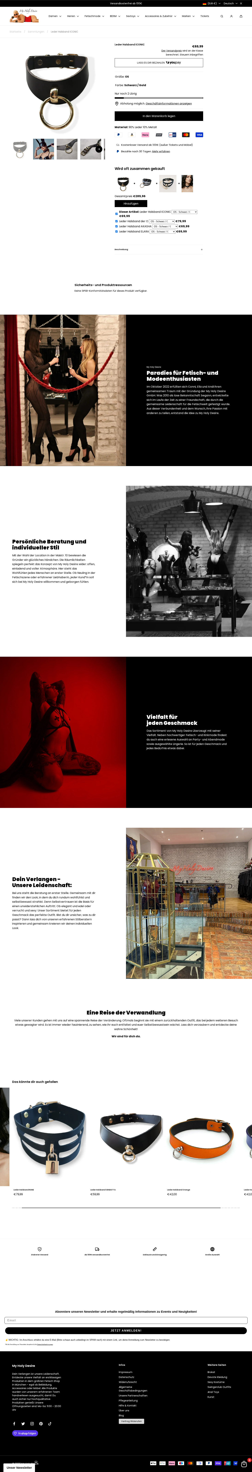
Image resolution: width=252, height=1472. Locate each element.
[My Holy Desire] (24, 16)
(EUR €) (212, 3)
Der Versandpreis (171, 50)
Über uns (124, 1410)
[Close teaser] (36, 1462)
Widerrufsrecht (128, 1382)
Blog (121, 1415)
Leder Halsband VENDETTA (26, 1190)
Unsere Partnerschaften (133, 1395)
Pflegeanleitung (128, 1400)
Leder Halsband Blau (177, 1190)
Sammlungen (36, 31)
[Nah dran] (241, 3)
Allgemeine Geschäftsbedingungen (133, 1388)
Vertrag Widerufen (131, 1421)
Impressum (125, 1372)
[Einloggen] (231, 16)
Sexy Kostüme (216, 1382)
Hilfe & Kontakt (127, 1405)
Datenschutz (126, 1377)
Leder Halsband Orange (101, 1190)
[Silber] (245, 1199)
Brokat (211, 1372)
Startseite (15, 31)
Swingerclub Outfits (219, 1387)
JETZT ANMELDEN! (126, 1330)
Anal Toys (213, 1392)
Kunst (211, 1397)
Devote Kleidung (217, 1377)
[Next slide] (98, 149)
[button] (241, 16)
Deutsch (229, 3)
